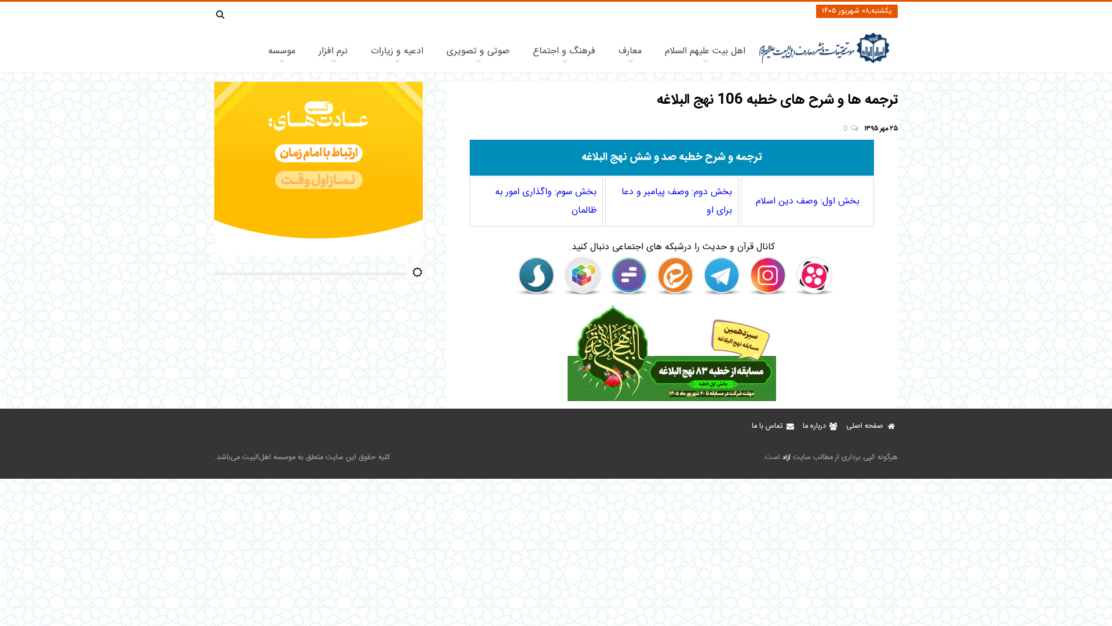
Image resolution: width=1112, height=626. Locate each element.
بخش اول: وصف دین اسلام (807, 201)
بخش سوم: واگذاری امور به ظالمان (546, 201)
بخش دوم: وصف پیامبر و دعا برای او (676, 201)
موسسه (281, 51)
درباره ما (814, 426)
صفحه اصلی (864, 426)
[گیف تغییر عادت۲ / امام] (318, 253)
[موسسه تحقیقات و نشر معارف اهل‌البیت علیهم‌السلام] (824, 62)
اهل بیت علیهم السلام (705, 51)
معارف (630, 51)
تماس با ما (767, 426)
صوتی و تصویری (478, 51)
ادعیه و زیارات (397, 51)
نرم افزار (333, 51)
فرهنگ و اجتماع (564, 51)
